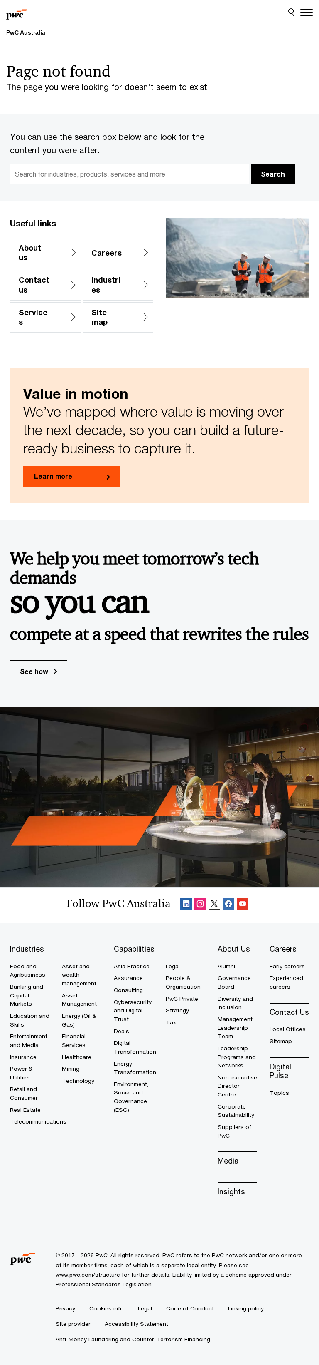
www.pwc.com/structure (88, 1274)
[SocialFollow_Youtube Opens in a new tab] (242, 905)
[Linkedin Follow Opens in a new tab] (186, 905)
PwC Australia (25, 32)
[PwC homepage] (16, 12)
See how (35, 671)
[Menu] (306, 12)
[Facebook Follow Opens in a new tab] (228, 905)
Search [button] (273, 174)
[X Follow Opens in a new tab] (214, 905)
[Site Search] (291, 12)
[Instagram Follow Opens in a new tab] (200, 905)
